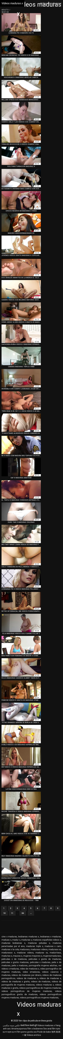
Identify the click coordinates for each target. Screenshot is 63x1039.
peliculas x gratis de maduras (45, 959)
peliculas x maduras (40, 962)
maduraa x (26, 940)
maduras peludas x (39, 943)
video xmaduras (31, 972)
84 (23, 913)
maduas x (6, 940)
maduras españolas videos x (47, 940)
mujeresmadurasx (52, 956)
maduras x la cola (10, 949)
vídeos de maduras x (50, 978)
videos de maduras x (27, 978)
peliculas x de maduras (14, 959)
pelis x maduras (20, 965)
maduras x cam (53, 946)
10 (4, 913)
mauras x (17, 956)
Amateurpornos (19, 1028)
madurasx (25, 949)
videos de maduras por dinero (26, 975)
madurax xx (41, 952)
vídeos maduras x (45, 985)
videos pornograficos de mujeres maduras (27, 991)
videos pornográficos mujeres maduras (39, 997)
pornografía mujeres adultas (43, 965)
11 (12, 913)
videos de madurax (40, 981)
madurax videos (25, 952)
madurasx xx (54, 949)
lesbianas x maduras (50, 936)
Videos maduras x (46, 1025)
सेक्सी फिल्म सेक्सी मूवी (28, 1025)
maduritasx (55, 952)
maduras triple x (34, 946)
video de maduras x (29, 968)
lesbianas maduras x (28, 936)
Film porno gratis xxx (27, 1032)
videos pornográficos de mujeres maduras (40, 988)
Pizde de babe (44, 1032)
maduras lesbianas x (13, 943)
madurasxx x (8, 952)
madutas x (7, 956)
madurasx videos (39, 949)
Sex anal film (49, 1028)
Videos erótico (34, 1035)
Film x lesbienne (35, 1028)
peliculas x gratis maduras (15, 962)
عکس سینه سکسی (11, 1025)
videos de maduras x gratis (16, 981)
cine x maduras (9, 936)
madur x (16, 940)
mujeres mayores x (32, 956)
